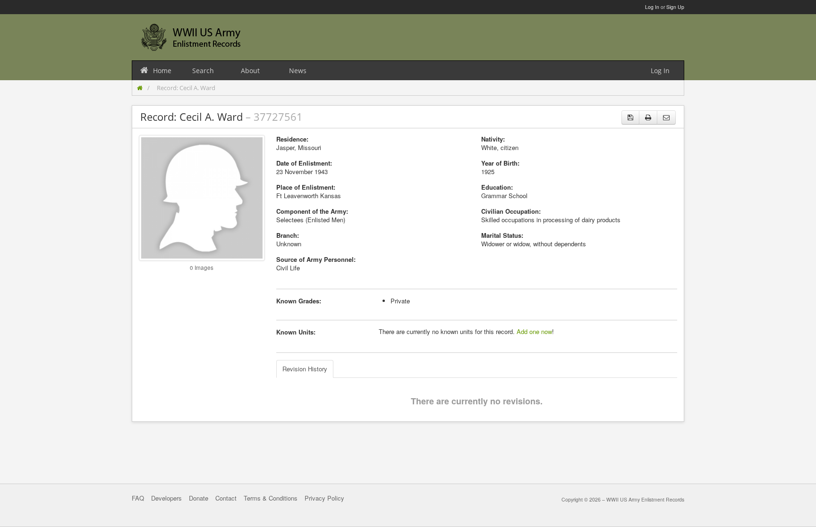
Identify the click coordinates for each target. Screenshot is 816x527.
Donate (198, 498)
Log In (652, 6)
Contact (226, 498)
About (250, 70)
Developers (166, 498)
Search (203, 70)
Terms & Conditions (271, 498)
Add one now (534, 331)
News (297, 70)
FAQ (138, 498)
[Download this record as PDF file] (630, 117)
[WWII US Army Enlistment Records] (190, 37)
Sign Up (675, 6)
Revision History (304, 368)
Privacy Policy (324, 498)
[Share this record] (666, 117)
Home (162, 70)
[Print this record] (648, 117)
